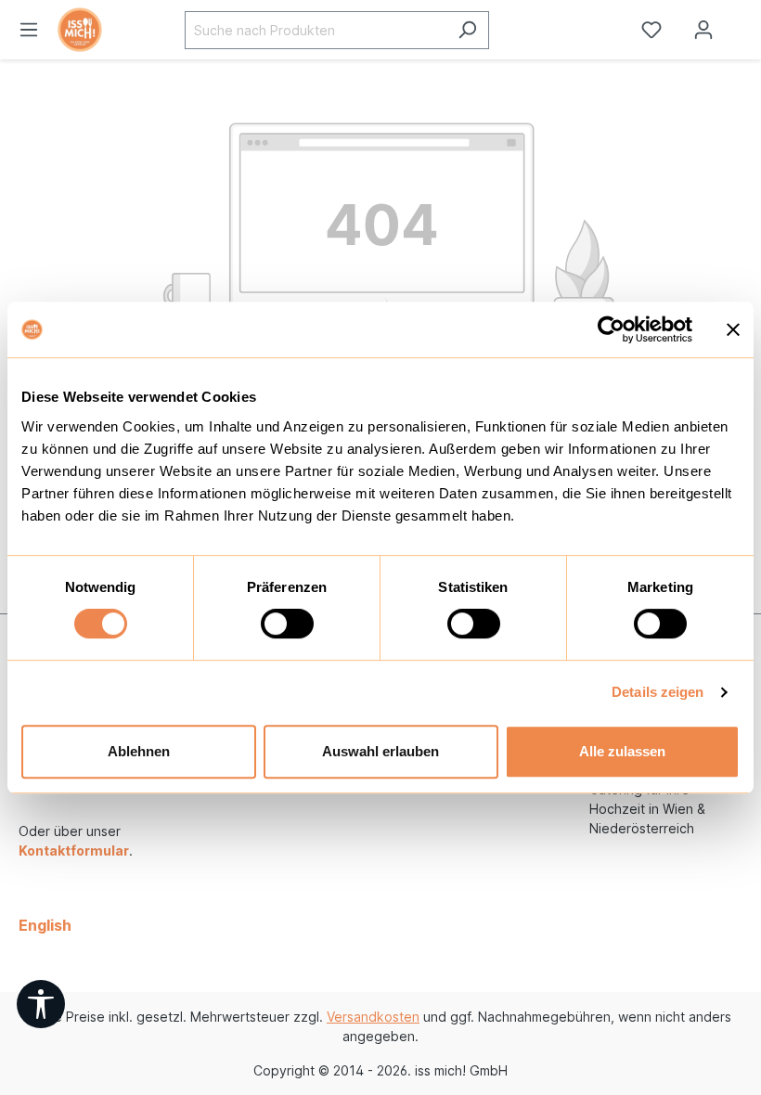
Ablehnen (139, 751)
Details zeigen (657, 692)
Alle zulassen (622, 751)
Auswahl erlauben (380, 751)
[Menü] (29, 29)
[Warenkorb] (745, 23)
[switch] (287, 623)
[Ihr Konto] (703, 29)
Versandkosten (373, 1016)
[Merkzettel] (651, 29)
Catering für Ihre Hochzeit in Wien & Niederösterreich (647, 808)
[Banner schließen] (733, 329)
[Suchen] (467, 30)
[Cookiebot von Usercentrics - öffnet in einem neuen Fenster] (611, 329)
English (45, 925)
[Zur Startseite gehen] (103, 29)
